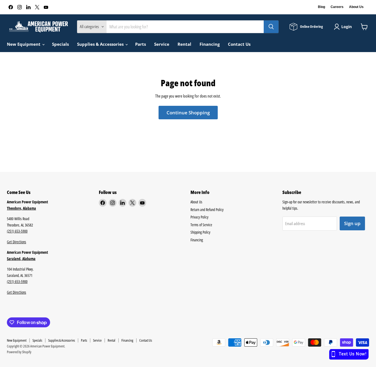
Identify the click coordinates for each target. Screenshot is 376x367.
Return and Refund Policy (207, 209)
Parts (140, 44)
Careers (337, 7)
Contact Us (239, 44)
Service (161, 44)
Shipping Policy (200, 232)
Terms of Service (201, 224)
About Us (356, 7)
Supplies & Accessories (101, 44)
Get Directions (16, 241)
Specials (60, 44)
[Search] (271, 26)
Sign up (352, 223)
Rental (184, 44)
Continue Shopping (188, 112)
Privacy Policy (199, 217)
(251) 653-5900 (17, 231)
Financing (210, 44)
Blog (321, 7)
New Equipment (24, 44)
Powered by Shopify (19, 351)
